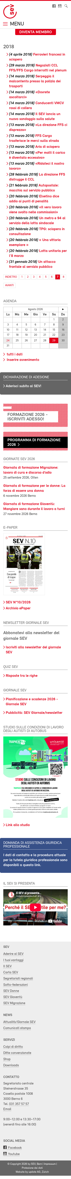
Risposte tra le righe (21, 676)
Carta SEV (10, 972)
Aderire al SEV (13, 954)
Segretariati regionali (18, 978)
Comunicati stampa (17, 1028)
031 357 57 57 (19, 1104)
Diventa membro (35, 32)
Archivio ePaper (18, 608)
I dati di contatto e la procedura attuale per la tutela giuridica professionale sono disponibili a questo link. (35, 860)
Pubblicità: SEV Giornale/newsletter (34, 713)
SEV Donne (11, 991)
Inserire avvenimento (22, 360)
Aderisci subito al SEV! (23, 386)
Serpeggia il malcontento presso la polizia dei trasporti (35, 81)
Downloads (11, 1065)
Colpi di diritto (13, 1047)
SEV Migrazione (14, 1003)
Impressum (50, 1164)
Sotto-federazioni (15, 985)
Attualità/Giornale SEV (19, 1022)
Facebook (15, 1148)
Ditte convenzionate (17, 1053)
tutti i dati (14, 354)
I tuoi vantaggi (13, 960)
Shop (7, 1059)
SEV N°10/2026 (18, 602)
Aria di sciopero (34, 147)
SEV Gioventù (12, 997)
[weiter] (63, 309)
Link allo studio (18, 825)
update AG (34, 1172)
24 (7, 340)
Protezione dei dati (32, 1168)
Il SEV (7, 966)
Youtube (14, 1154)
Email (7, 1109)
